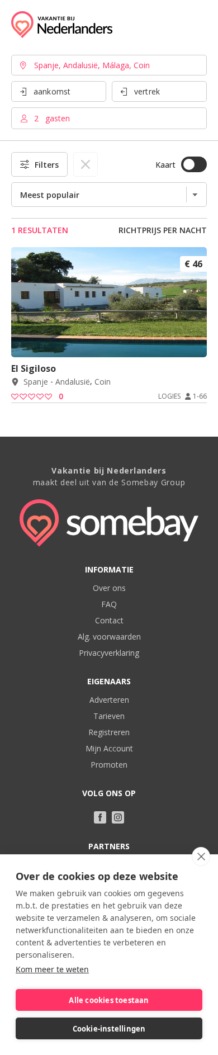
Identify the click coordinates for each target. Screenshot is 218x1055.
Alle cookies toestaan (109, 1000)
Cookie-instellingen (109, 1029)
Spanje (35, 382)
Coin (102, 382)
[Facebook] (100, 817)
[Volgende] (194, 342)
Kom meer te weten (52, 969)
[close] (201, 856)
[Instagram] (118, 817)
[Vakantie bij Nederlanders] (61, 24)
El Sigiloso (33, 368)
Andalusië (72, 382)
